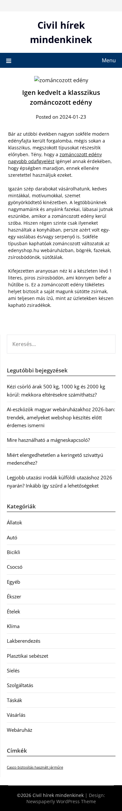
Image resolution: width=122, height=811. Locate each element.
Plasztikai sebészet (27, 656)
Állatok (14, 522)
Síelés (13, 670)
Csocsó (14, 566)
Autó (12, 537)
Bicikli (13, 552)
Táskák (14, 700)
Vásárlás (16, 715)
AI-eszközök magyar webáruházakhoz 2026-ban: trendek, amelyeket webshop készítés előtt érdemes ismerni (61, 417)
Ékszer (14, 596)
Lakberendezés (23, 641)
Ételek (13, 611)
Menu (109, 60)
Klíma (13, 626)
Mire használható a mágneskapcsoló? (48, 440)
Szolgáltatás (20, 685)
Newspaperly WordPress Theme (61, 801)
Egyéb (13, 581)
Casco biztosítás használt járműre (35, 767)
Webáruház (19, 730)
